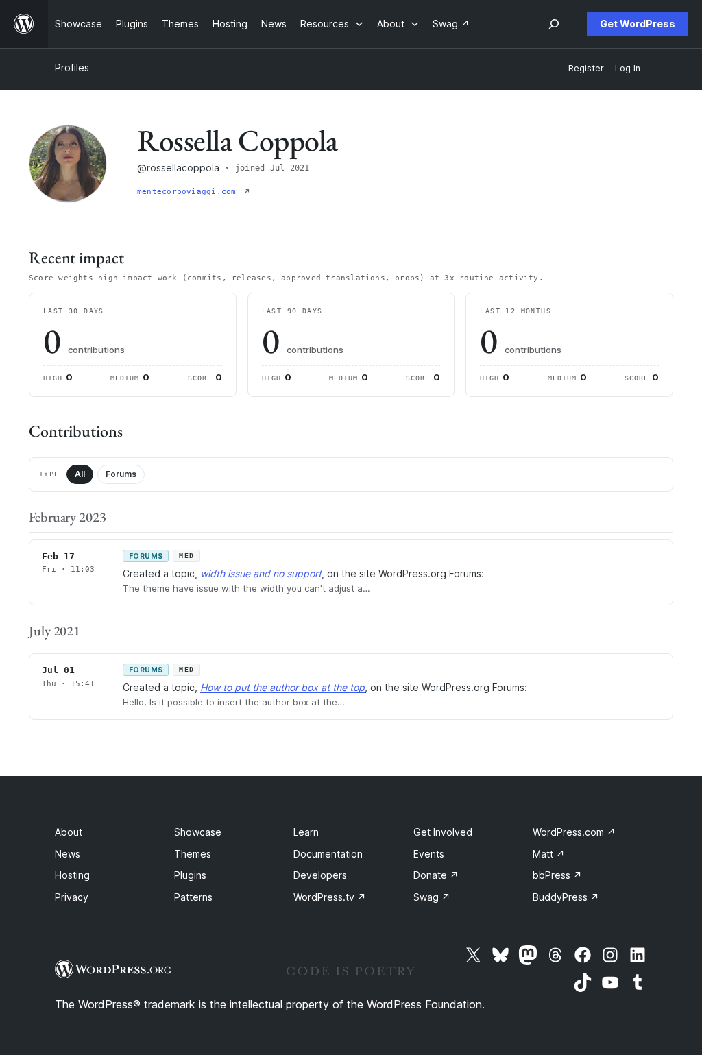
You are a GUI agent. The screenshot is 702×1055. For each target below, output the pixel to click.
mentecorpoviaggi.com (189, 191)
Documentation (328, 854)
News (67, 854)
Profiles (72, 67)
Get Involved (442, 832)
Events (428, 854)
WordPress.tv (329, 897)
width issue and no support (261, 573)
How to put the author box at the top (282, 687)
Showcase (197, 832)
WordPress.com (574, 832)
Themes (192, 854)
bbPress (557, 875)
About (68, 832)
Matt (549, 854)
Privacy (71, 897)
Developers (320, 875)
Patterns (193, 897)
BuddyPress (566, 897)
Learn (306, 832)
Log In (627, 68)
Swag (431, 897)
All (80, 474)
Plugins (190, 875)
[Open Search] (554, 24)
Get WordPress (637, 23)
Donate (436, 875)
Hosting (72, 875)
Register (586, 68)
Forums (121, 474)
